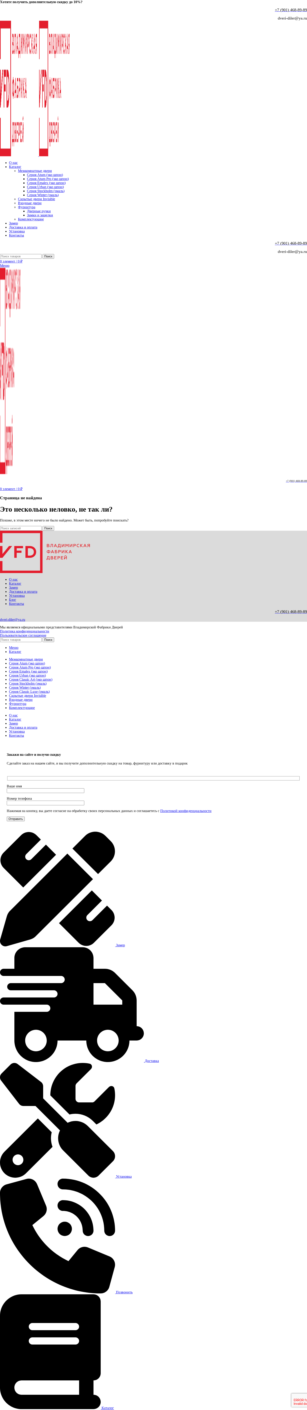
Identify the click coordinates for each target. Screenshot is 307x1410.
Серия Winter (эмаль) (43, 195)
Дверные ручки (39, 211)
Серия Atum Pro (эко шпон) (48, 179)
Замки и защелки (40, 215)
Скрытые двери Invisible (36, 199)
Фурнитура (26, 207)
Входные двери (30, 203)
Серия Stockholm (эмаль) (46, 191)
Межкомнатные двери (35, 171)
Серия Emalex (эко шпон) (46, 183)
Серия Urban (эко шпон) (45, 187)
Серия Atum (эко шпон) (45, 175)
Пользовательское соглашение (23, 635)
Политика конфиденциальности (24, 631)
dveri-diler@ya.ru (12, 619)
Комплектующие (31, 219)
